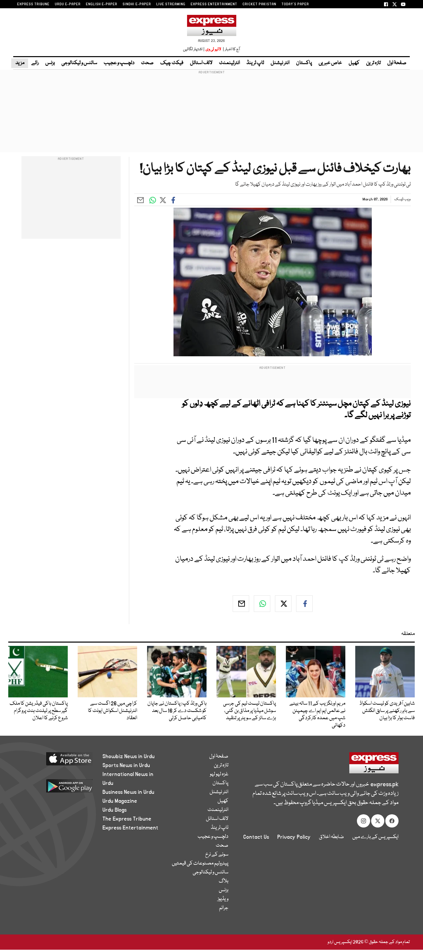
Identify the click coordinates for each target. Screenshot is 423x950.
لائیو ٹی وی (213, 49)
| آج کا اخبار (231, 49)
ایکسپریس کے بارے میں (375, 837)
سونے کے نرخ (216, 855)
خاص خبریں (330, 63)
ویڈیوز (222, 899)
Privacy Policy (294, 837)
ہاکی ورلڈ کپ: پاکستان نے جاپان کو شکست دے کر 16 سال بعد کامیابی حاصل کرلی (177, 711)
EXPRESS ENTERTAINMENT (214, 4)
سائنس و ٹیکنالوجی (79, 63)
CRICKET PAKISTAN (259, 4)
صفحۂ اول (396, 63)
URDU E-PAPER (68, 4)
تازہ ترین (373, 63)
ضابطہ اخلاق (331, 837)
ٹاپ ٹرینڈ (255, 63)
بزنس (50, 63)
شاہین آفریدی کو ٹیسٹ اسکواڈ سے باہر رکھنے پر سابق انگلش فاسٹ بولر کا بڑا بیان (387, 711)
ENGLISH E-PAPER (101, 4)
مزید (19, 63)
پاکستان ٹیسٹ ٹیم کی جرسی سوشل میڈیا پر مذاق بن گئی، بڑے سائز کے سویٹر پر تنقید (249, 711)
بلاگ (223, 881)
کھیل (354, 63)
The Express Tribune (126, 819)
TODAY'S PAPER (295, 4)
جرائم (223, 908)
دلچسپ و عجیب (119, 63)
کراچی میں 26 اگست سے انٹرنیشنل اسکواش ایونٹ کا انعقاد (112, 711)
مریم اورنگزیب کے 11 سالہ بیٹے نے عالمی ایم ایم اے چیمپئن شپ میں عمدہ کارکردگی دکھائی (317, 714)
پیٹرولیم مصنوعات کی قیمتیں (200, 863)
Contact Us (256, 837)
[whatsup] (262, 603)
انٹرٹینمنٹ (229, 63)
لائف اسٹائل (201, 63)
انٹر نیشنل (280, 63)
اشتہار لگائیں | (194, 49)
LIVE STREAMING (170, 4)
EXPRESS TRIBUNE (33, 4)
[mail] (241, 603)
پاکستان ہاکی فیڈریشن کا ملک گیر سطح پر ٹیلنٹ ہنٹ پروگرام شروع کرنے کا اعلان (39, 711)
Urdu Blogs (114, 810)
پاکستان (304, 63)
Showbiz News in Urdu (128, 756)
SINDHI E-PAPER (137, 4)
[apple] (58, 761)
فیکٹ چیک (171, 63)
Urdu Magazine (119, 801)
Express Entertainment (130, 828)
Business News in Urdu (128, 792)
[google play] (58, 788)
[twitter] (283, 603)
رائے (35, 63)
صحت (147, 63)
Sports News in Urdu (126, 765)
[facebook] (304, 603)
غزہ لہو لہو (219, 774)
